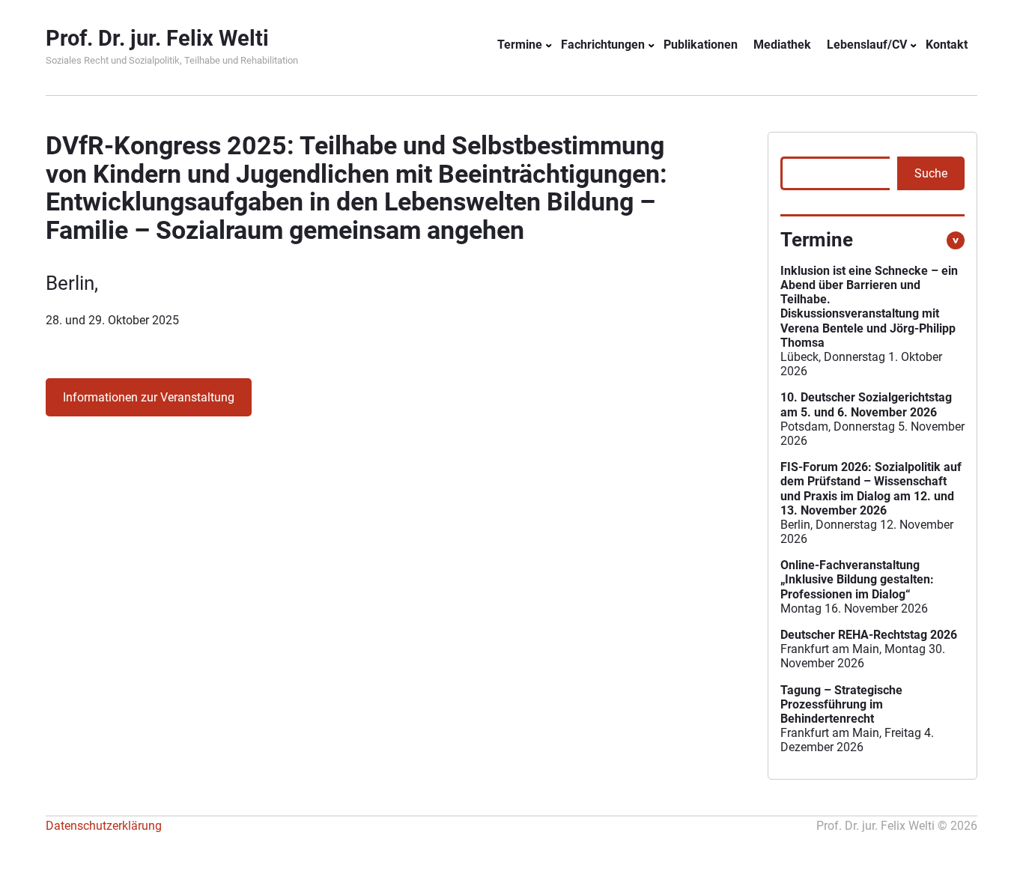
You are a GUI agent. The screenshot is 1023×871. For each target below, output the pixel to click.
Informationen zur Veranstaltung (148, 397)
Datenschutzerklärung (104, 826)
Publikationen (701, 44)
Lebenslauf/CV (867, 44)
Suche (930, 173)
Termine (519, 44)
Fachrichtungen (603, 44)
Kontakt (947, 44)
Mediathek (782, 44)
